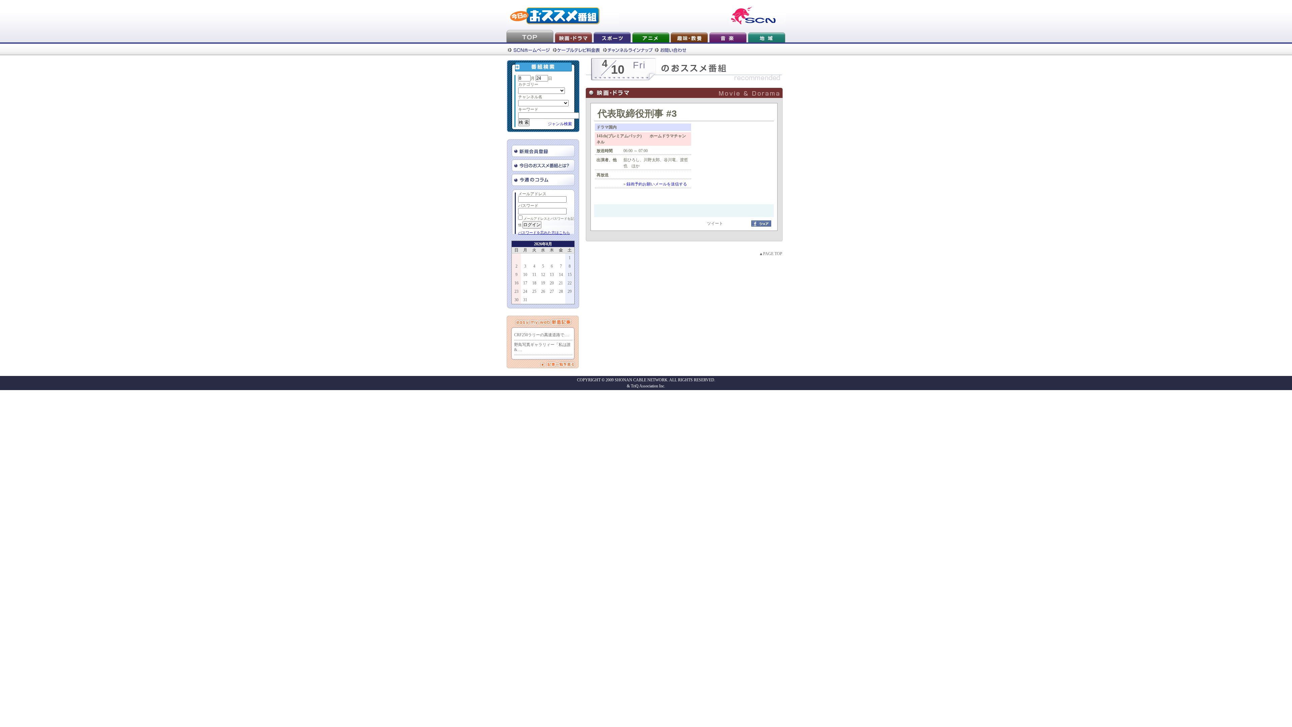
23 (516, 291)
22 (570, 283)
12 (543, 274)
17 (525, 283)
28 (561, 291)
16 (516, 283)
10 (525, 274)
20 (552, 283)
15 (570, 274)
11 (534, 274)
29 (570, 291)
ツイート (715, 223)
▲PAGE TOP (770, 253)
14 (561, 274)
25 (534, 291)
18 (534, 283)
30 (516, 300)
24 (525, 291)
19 (543, 283)
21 (561, 283)
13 (552, 274)
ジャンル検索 (560, 124)
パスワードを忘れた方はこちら (544, 233)
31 (525, 300)
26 (543, 291)
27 (552, 291)
